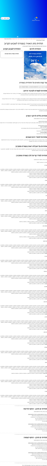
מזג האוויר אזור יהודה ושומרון (18, 39)
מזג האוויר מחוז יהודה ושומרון (31, 39)
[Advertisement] (17, 18)
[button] (18, 37)
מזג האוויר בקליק (41, 39)
